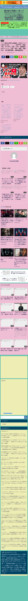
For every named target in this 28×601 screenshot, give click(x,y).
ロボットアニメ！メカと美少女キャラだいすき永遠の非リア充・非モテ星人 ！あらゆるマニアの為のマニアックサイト (14, 483)
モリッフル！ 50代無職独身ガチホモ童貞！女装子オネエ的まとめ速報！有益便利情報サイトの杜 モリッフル (14, 534)
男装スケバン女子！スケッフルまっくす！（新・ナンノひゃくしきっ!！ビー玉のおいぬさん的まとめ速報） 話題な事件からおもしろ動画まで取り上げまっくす (14, 477)
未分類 (2, 40)
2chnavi (3, 380)
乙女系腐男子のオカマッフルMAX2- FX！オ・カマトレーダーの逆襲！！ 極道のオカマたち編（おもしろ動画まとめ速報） (13, 441)
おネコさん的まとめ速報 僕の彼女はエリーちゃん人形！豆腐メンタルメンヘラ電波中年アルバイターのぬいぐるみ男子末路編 (13, 435)
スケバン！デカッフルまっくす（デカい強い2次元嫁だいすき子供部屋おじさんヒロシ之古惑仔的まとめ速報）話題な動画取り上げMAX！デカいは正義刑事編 (13, 516)
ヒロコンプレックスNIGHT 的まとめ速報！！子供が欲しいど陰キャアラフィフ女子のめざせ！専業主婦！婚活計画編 (13, 546)
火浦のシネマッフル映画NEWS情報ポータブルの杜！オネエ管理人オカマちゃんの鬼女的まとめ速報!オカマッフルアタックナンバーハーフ (14, 498)
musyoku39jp (14, 161)
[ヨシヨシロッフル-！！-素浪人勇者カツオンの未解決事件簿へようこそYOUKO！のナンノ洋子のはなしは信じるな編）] (13, 528)
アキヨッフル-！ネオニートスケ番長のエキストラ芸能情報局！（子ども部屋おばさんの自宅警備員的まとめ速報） (13, 522)
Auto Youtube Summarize (13, 80)
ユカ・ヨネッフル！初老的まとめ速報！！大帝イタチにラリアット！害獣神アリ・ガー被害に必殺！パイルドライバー (13, 504)
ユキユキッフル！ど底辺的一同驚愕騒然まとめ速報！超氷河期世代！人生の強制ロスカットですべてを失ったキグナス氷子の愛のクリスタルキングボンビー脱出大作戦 (13, 540)
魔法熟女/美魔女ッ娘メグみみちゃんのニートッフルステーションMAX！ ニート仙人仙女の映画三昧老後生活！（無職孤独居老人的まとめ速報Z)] (14, 448)
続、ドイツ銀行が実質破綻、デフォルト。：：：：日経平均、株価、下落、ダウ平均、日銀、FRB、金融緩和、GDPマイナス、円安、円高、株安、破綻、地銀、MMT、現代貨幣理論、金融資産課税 (6, 112)
